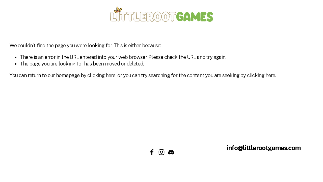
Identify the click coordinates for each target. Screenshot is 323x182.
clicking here (101, 75)
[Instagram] (161, 152)
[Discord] (171, 152)
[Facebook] (152, 152)
